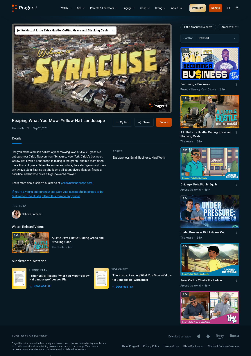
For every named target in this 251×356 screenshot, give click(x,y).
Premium (197, 7)
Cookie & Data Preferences (223, 346)
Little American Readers (198, 27)
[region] (92, 68)
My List (124, 122)
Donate (215, 7)
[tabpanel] (92, 219)
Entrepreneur (121, 157)
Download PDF (42, 286)
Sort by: (188, 38)
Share (146, 122)
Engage (127, 8)
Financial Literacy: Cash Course (198, 89)
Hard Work (158, 157)
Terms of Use (171, 346)
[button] (19, 107)
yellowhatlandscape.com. (77, 183)
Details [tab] (16, 138)
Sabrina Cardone (32, 214)
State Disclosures (193, 346)
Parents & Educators (102, 8)
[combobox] (217, 38)
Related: (64, 30)
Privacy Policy (151, 346)
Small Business (140, 157)
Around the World (190, 189)
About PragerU (130, 346)
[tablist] (92, 140)
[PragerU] (24, 8)
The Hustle (18, 128)
